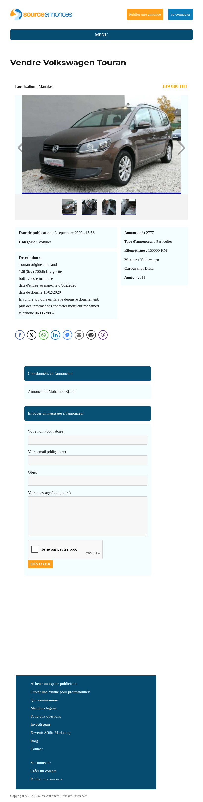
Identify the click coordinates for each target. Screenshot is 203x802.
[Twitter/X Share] (31, 335)
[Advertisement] (87, 620)
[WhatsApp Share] (43, 335)
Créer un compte (43, 771)
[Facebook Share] (20, 335)
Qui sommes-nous (45, 700)
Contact (37, 749)
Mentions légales (44, 708)
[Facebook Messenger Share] (67, 335)
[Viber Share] (103, 335)
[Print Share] (91, 335)
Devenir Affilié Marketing (51, 733)
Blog (34, 741)
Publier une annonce (145, 14)
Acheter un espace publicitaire (54, 684)
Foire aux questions (46, 716)
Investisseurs (41, 724)
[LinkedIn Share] (55, 335)
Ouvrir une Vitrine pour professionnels (60, 692)
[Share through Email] (79, 335)
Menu (101, 35)
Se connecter (180, 14)
